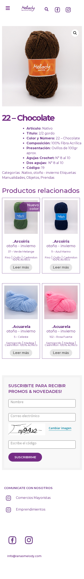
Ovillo (17, 257)
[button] (7, 8)
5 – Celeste (21, 336)
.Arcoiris (21, 241)
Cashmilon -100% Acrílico (24, 258)
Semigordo (13, 343)
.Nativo (26, 173)
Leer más (21, 267)
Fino (8, 257)
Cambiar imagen (60, 428)
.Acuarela (21, 326)
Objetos (32, 178)
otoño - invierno (46, 173)
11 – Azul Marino (61, 251)
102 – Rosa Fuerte (61, 336)
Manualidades (13, 178)
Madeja (29, 343)
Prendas (47, 178)
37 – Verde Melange (21, 251)
